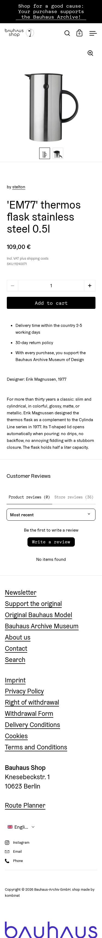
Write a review (51, 542)
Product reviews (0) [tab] (29, 497)
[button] (89, 285)
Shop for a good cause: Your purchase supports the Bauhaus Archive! (51, 11)
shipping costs (37, 258)
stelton (18, 186)
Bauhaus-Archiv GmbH (52, 889)
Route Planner (25, 805)
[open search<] (67, 33)
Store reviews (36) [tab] (74, 497)
